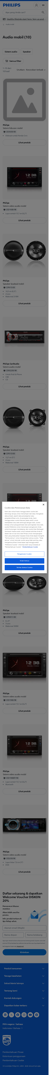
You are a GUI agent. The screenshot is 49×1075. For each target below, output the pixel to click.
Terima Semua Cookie (23, 568)
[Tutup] (42, 503)
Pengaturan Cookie (23, 555)
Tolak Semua (23, 562)
